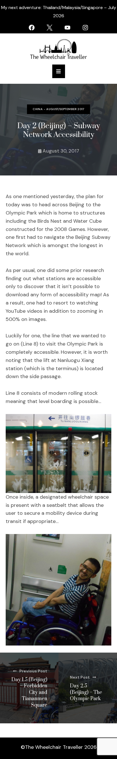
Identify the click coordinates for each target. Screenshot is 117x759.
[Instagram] (85, 28)
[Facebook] (32, 28)
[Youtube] (67, 28)
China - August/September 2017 (58, 109)
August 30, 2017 (61, 151)
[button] (58, 71)
